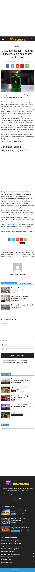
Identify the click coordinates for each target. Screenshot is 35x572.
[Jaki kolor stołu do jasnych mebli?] (5, 407)
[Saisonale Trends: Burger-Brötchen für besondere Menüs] (5, 390)
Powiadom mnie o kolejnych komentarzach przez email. (17, 360)
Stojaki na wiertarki (6, 562)
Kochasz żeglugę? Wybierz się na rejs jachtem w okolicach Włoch (9, 254)
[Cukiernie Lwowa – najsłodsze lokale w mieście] (5, 529)
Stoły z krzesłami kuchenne (18, 406)
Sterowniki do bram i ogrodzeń (10, 549)
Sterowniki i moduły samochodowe (11, 543)
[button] (32, 38)
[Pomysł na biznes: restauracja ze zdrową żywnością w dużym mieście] (5, 290)
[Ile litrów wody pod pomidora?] (5, 415)
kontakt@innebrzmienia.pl (24, 494)
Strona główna (4, 43)
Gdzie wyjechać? (15, 530)
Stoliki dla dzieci (6, 559)
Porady (17, 46)
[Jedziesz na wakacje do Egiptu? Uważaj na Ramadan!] (5, 512)
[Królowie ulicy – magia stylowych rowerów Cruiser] (5, 307)
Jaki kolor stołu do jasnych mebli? (20, 404)
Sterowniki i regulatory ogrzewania (11, 541)
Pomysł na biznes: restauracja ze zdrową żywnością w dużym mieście (22, 290)
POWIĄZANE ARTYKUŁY (9, 283)
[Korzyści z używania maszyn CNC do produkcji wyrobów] (5, 521)
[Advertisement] (17, 18)
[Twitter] (20, 499)
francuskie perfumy (12, 224)
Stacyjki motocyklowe (7, 551)
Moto (13, 399)
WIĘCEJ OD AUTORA (24, 283)
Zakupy (13, 391)
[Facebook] (15, 499)
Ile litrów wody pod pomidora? (19, 413)
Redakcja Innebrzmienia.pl (13, 61)
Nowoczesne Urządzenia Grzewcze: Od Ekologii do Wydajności (19, 298)
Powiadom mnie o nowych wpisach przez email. (15, 362)
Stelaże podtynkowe (7, 557)
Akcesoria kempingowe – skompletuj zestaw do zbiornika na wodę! (26, 254)
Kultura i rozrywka (16, 382)
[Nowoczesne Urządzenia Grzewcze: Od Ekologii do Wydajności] (5, 298)
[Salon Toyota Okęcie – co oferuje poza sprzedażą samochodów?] (5, 398)
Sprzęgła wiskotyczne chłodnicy (10, 554)
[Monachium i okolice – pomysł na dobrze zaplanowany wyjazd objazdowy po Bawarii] (5, 381)
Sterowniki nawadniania (17, 415)
